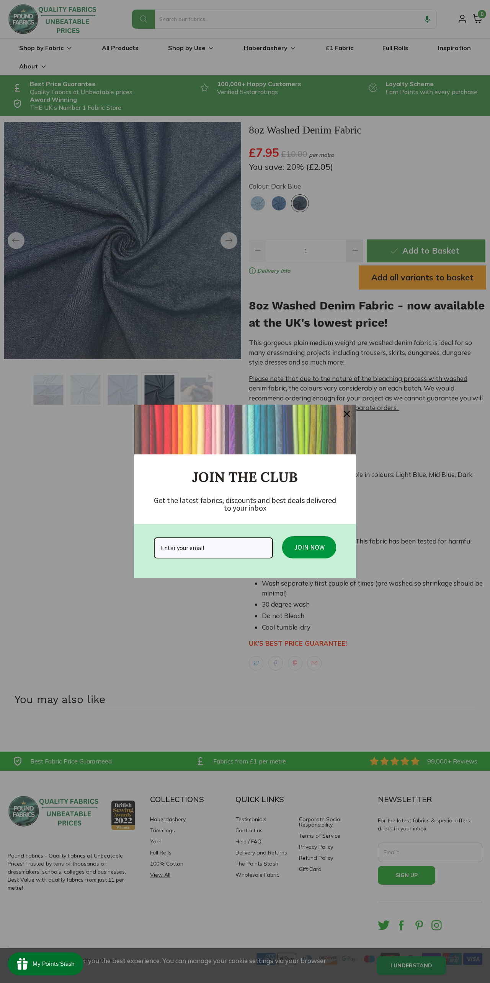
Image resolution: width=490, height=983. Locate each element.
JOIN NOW (309, 547)
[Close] (347, 414)
